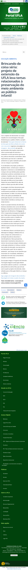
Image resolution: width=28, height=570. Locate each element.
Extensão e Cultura (9, 37)
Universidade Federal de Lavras (14, 568)
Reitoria (4, 369)
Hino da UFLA (6, 515)
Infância (12, 292)
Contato (11, 29)
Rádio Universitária (7, 456)
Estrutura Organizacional (8, 504)
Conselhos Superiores (8, 496)
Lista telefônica (14, 555)
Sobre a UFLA (7, 28)
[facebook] (13, 26)
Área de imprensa (18, 29)
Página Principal (6, 357)
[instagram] (15, 26)
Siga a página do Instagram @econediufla (12, 276)
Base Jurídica (6, 508)
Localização (5, 511)
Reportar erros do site (8, 527)
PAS (4, 403)
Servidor (5, 477)
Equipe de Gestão (14, 28)
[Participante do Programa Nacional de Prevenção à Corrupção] (5, 340)
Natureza (19, 290)
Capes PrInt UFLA (7, 422)
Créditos (5, 534)
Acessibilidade (8, 3)
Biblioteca (5, 419)
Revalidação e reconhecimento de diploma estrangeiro (12, 464)
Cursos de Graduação (8, 392)
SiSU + (4, 399)
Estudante (5, 473)
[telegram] (23, 26)
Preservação (5, 292)
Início (14, 35)
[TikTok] (21, 26)
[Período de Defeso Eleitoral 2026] (14, 312)
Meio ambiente (11, 290)
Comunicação (6, 365)
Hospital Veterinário (7, 437)
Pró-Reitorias (6, 372)
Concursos (5, 430)
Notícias (19, 35)
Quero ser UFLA (6, 481)
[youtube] (25, 26)
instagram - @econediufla (8, 148)
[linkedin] (19, 26)
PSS (4, 407)
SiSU (4, 395)
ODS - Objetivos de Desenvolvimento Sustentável (14, 441)
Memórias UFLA (6, 519)
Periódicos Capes (7, 452)
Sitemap (21, 3)
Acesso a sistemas (7, 384)
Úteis (4, 531)
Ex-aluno (5, 488)
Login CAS (5, 538)
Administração (6, 500)
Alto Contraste (15, 3)
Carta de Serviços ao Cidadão (9, 426)
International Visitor (7, 484)
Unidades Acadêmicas (8, 376)
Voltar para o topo (22, 350)
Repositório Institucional (8, 460)
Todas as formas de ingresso (9, 410)
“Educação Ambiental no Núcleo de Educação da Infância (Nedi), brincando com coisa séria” (13, 144)
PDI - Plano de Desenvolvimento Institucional (13, 449)
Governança (5, 380)
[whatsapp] (17, 26)
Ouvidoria (5, 445)
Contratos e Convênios (8, 434)
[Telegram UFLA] (14, 303)
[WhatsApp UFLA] (14, 297)
